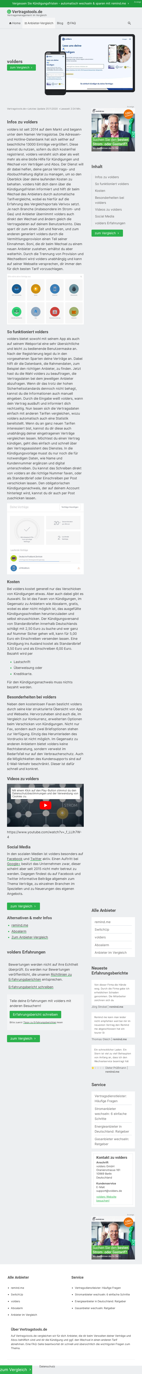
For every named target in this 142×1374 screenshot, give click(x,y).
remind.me (19, 925)
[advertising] (113, 130)
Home (16, 23)
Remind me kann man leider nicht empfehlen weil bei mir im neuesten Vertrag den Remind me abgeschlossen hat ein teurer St (112, 1025)
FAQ (73, 23)
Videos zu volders (108, 209)
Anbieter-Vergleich (40, 23)
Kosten (100, 191)
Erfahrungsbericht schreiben (31, 987)
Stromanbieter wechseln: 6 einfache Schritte (111, 1114)
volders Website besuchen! (106, 1198)
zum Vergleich (20, 67)
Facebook (15, 859)
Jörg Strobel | (107, 1006)
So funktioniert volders (112, 184)
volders (100, 937)
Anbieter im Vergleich (111, 952)
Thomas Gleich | (109, 1039)
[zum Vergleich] (97, 63)
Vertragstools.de (27, 13)
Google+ (13, 864)
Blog (60, 23)
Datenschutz (47, 1366)
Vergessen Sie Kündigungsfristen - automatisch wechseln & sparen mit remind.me (69, 3)
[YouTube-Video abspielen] (45, 805)
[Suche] (129, 23)
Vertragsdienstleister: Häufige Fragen (111, 1098)
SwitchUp (102, 929)
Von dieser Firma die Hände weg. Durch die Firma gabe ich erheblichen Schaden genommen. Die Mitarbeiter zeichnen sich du (111, 992)
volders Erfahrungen (110, 223)
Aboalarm (18, 931)
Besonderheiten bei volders (109, 200)
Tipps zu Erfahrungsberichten (39, 1022)
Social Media (104, 216)
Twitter (36, 859)
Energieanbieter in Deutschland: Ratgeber (112, 1128)
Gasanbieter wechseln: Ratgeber (112, 1141)
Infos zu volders (107, 177)
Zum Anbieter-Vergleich (29, 937)
